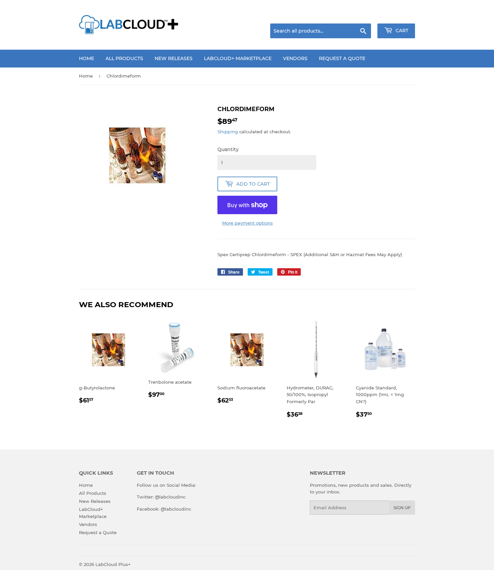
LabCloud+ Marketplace (238, 58)
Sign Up (402, 507)
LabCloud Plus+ (113, 564)
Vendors (295, 58)
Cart (401, 31)
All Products (124, 58)
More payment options (247, 223)
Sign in (362, 15)
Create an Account (396, 15)
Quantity (228, 149)
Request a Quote (342, 58)
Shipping (227, 131)
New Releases (174, 58)
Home (86, 58)
